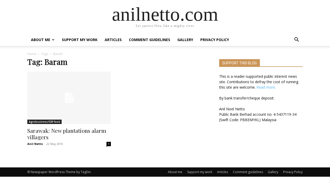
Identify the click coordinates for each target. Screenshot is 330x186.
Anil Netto (35, 144)
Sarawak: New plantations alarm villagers (66, 134)
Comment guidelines (149, 39)
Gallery (185, 39)
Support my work (79, 39)
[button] (296, 40)
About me (40, 39)
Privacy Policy (214, 39)
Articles (113, 39)
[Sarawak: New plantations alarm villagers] (69, 98)
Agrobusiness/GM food (44, 121)
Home (31, 54)
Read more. (266, 87)
